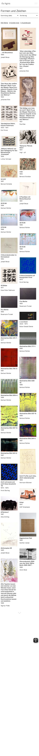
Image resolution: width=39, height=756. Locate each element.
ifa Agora (6, 3)
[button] (35, 3)
